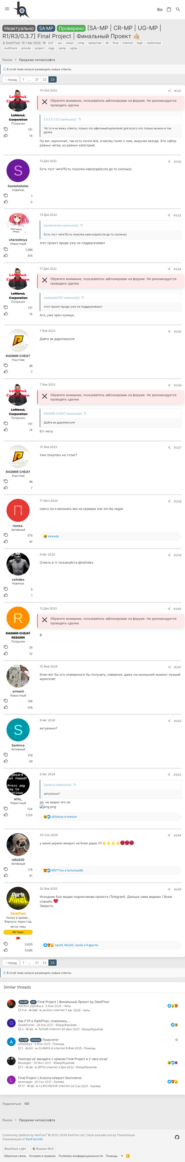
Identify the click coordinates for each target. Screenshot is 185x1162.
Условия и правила (42, 1156)
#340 (177, 609)
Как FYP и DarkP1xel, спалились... (44, 1021)
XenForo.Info (34, 1139)
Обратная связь (15, 1156)
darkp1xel (94, 43)
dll (107, 43)
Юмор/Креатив (66, 1025)
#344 (177, 835)
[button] (7, 9)
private (26, 48)
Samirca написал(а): (58, 785)
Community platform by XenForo (43, 1135)
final (116, 43)
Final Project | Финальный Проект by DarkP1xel (73, 1002)
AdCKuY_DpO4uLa (30, 1006)
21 (37, 79)
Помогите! (50, 1040)
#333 (177, 215)
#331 (177, 91)
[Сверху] (122, 1156)
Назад (12, 80)
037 (51, 43)
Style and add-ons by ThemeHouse (111, 1135)
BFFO (42, 1067)
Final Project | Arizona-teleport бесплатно (50, 1078)
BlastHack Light (15, 1148)
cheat (69, 43)
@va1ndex (85, 562)
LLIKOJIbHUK (48, 1086)
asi (60, 43)
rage (51, 48)
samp (62, 48)
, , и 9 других (76, 945)
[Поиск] (178, 9)
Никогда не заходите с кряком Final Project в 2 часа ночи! (63, 1059)
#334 (177, 269)
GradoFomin (26, 1025)
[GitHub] (177, 1137)
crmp (81, 43)
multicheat (154, 43)
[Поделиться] (169, 91)
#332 (177, 161)
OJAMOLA (46, 1048)
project (39, 48)
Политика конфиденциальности (81, 1156)
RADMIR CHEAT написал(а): (63, 413)
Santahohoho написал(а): (61, 225)
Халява (59, 1082)
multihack (10, 48)
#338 (177, 501)
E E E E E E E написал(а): (60, 119)
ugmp (73, 48)
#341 (177, 667)
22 (44, 79)
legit (140, 43)
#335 (177, 331)
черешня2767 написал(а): (62, 297)
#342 (177, 721)
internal (128, 43)
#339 (177, 555)
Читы (67, 1006)
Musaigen (24, 1063)
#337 (177, 447)
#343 (177, 774)
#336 (177, 385)
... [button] (29, 79)
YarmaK (43, 1029)
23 (52, 79)
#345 (177, 889)
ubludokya (25, 1044)
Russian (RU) (44, 1148)
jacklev (48, 1010)
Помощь (58, 1044)
